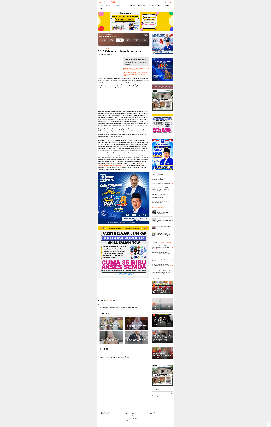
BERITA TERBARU (158, 207)
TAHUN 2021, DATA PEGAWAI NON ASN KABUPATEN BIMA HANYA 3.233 (136, 340)
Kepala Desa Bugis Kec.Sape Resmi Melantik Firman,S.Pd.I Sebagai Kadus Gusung (110, 325)
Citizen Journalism (127, 416)
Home (101, 5)
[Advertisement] (108, 66)
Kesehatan (166, 5)
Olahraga (159, 5)
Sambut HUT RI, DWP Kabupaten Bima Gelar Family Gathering (162, 355)
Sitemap (126, 420)
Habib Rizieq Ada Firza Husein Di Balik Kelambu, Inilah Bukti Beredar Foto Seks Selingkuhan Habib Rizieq (161, 321)
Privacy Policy (134, 415)
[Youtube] (165, 2)
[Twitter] (163, 2)
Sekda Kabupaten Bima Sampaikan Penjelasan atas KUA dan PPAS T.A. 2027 (165, 220)
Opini (101, 8)
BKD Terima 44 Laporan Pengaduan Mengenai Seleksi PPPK (110, 340)
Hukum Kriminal (142, 5)
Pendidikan (151, 5)
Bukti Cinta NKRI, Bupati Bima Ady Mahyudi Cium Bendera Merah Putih (160, 290)
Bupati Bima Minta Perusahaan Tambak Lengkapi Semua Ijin (136, 326)
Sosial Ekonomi (132, 5)
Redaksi (133, 413)
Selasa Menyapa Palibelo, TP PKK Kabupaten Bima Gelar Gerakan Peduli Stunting (164, 212)
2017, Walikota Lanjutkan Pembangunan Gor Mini (136, 72)
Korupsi (108, 5)
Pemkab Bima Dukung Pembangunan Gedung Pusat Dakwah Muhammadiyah (163, 234)
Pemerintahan (116, 5)
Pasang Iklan (133, 418)
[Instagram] (154, 413)
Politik (123, 5)
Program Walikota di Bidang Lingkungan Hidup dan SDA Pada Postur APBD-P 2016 (136, 69)
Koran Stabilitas (112, 2)
